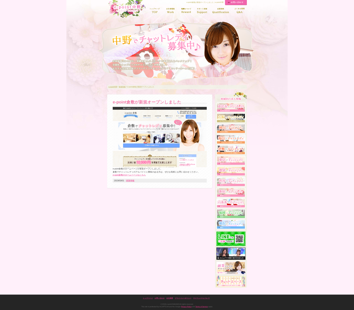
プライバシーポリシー (183, 298)
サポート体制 (202, 11)
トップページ (154, 11)
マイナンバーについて (201, 298)
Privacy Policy (186, 307)
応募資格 (220, 11)
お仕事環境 (170, 11)
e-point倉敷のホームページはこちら (129, 175)
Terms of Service (201, 307)
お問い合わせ (236, 2)
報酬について (186, 11)
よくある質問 (239, 11)
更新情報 (130, 180)
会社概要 (169, 298)
